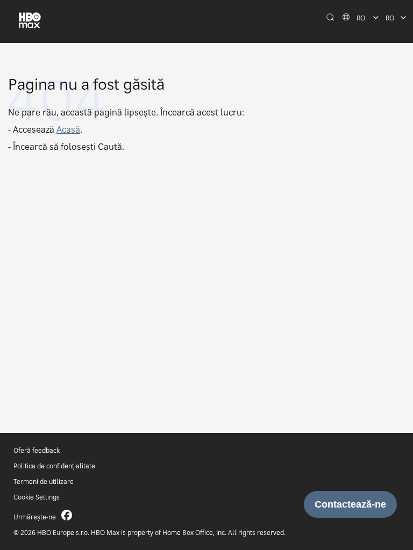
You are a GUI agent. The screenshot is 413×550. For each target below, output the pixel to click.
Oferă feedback (36, 450)
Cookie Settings (36, 497)
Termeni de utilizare (43, 481)
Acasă (68, 129)
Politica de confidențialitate (54, 466)
